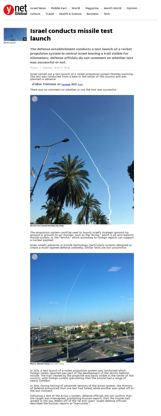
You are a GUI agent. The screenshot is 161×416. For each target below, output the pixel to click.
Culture (35, 14)
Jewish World (112, 8)
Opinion (132, 8)
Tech (107, 14)
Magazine (91, 8)
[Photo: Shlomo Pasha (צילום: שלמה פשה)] (82, 308)
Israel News (38, 8)
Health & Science (70, 14)
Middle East (59, 8)
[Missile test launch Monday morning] (82, 159)
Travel (49, 14)
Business (92, 14)
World (76, 8)
